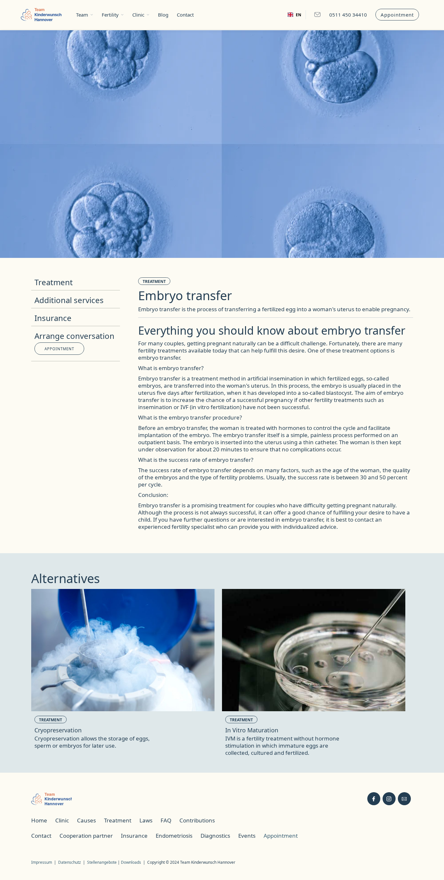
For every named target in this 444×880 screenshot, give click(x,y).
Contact (185, 14)
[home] (41, 14)
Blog (163, 14)
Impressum (41, 862)
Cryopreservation (58, 730)
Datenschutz (69, 862)
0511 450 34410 (348, 14)
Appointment (397, 14)
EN (298, 14)
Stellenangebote (102, 862)
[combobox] (294, 14)
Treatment (154, 281)
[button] (85, 14)
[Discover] (123, 650)
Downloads (131, 862)
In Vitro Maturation (251, 730)
